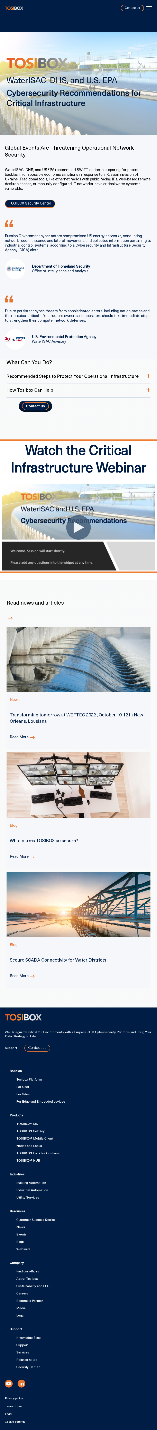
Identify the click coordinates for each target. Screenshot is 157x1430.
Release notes (26, 1360)
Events (21, 1234)
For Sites (23, 1094)
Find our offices (27, 1271)
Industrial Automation (32, 1190)
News (20, 1227)
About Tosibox (27, 1279)
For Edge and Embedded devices (40, 1101)
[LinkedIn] (21, 1384)
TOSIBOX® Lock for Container (38, 1153)
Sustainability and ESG (32, 1286)
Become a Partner (29, 1301)
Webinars (23, 1249)
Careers (22, 1293)
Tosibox (14, 8)
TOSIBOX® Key (27, 1124)
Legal (20, 1315)
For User (22, 1087)
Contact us (132, 8)
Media (21, 1308)
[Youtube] (9, 1384)
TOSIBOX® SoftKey (30, 1131)
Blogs (20, 1242)
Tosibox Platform (29, 1079)
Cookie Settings (15, 1422)
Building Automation (31, 1183)
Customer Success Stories (36, 1220)
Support (11, 1048)
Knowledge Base (28, 1338)
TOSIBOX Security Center (30, 204)
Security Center (28, 1367)
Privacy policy (14, 1398)
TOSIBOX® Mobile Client (34, 1138)
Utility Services (27, 1197)
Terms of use (13, 1406)
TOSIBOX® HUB (28, 1160)
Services (22, 1352)
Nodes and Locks (29, 1146)
